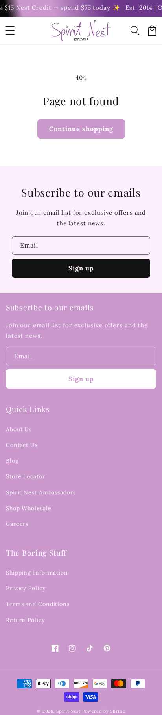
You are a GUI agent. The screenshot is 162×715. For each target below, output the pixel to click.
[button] (135, 30)
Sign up (81, 268)
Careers (17, 523)
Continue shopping (81, 129)
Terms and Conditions (38, 603)
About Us (19, 429)
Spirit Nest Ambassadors (41, 492)
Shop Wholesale (29, 508)
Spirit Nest (68, 711)
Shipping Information (37, 572)
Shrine (117, 711)
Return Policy (25, 620)
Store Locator (25, 476)
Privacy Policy (26, 588)
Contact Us (22, 445)
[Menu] (9, 30)
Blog (12, 460)
